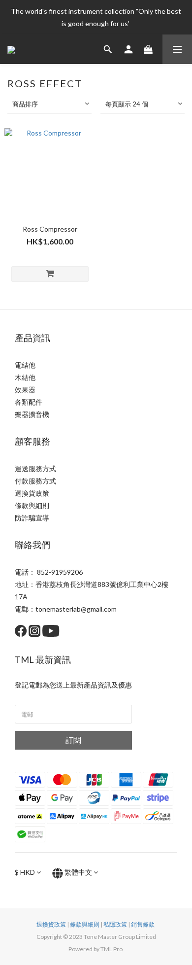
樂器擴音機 (32, 414)
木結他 (25, 377)
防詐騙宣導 (32, 518)
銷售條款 (143, 924)
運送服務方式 (35, 468)
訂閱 (73, 740)
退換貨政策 (32, 493)
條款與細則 (32, 505)
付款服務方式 (35, 481)
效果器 (25, 389)
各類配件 (28, 402)
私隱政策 (115, 924)
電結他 (25, 365)
